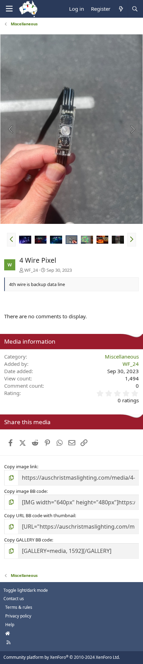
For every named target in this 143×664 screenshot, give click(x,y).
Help (9, 625)
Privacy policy (18, 616)
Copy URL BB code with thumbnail (39, 515)
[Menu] (9, 9)
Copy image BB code (25, 491)
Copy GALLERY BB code (28, 540)
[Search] (135, 9)
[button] (11, 239)
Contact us (13, 599)
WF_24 (31, 270)
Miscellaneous (122, 356)
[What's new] (120, 9)
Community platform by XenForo (61, 657)
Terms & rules (18, 607)
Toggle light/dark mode (25, 590)
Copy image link (20, 466)
